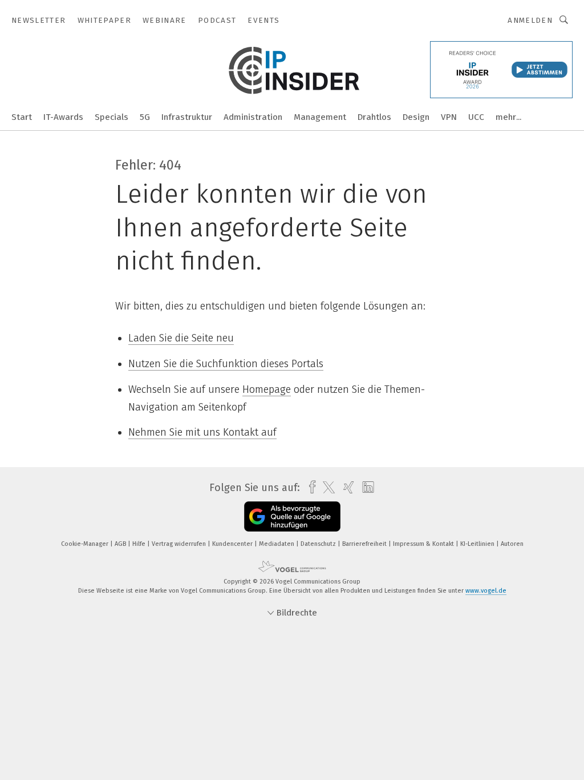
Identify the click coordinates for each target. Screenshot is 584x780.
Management (320, 117)
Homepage (266, 389)
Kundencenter (233, 544)
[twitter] (325, 488)
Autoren (512, 544)
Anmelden (530, 20)
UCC (476, 117)
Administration (253, 117)
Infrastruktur (186, 117)
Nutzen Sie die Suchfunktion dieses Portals (225, 363)
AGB (121, 544)
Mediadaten (277, 544)
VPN (449, 117)
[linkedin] (365, 487)
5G (145, 117)
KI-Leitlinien (478, 544)
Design (416, 117)
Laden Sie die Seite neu (181, 338)
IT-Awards (63, 117)
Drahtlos (374, 117)
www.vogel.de (485, 590)
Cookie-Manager (85, 544)
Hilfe (139, 544)
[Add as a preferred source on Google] (292, 516)
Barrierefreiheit (365, 544)
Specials (111, 117)
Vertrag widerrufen (180, 544)
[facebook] (309, 487)
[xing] (345, 487)
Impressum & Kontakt (424, 544)
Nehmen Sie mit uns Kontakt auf (202, 432)
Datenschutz (319, 544)
